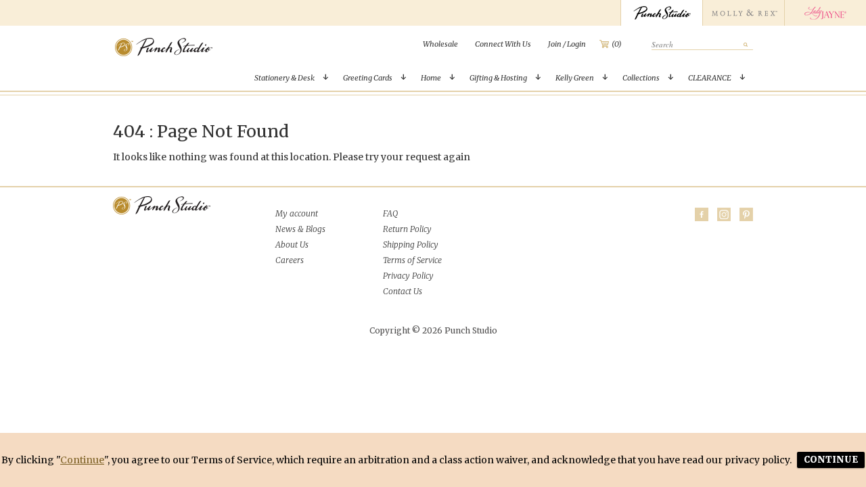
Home (431, 78)
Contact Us (402, 291)
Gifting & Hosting (498, 78)
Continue (82, 460)
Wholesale (440, 44)
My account (296, 213)
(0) (617, 44)
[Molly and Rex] (743, 13)
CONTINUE (831, 459)
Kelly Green (574, 78)
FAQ (390, 213)
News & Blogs (300, 229)
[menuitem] (440, 44)
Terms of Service (412, 260)
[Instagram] (724, 214)
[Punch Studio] (661, 13)
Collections (641, 78)
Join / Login (567, 44)
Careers (289, 260)
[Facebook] (701, 214)
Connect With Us (503, 44)
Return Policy (407, 229)
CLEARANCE (709, 78)
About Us (292, 244)
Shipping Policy (410, 244)
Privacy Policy (408, 276)
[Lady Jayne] (825, 13)
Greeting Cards (367, 78)
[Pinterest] (746, 214)
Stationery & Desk (284, 78)
